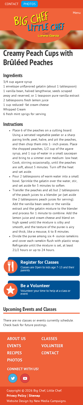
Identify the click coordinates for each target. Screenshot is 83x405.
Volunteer (52, 346)
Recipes (14, 353)
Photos (30, 4)
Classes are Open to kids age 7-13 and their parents (47, 266)
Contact (11, 4)
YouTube (25, 378)
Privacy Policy (16, 395)
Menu (77, 12)
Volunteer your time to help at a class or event (45, 289)
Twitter (13, 378)
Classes (49, 339)
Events (14, 346)
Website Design (18, 401)
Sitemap (34, 395)
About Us (16, 339)
